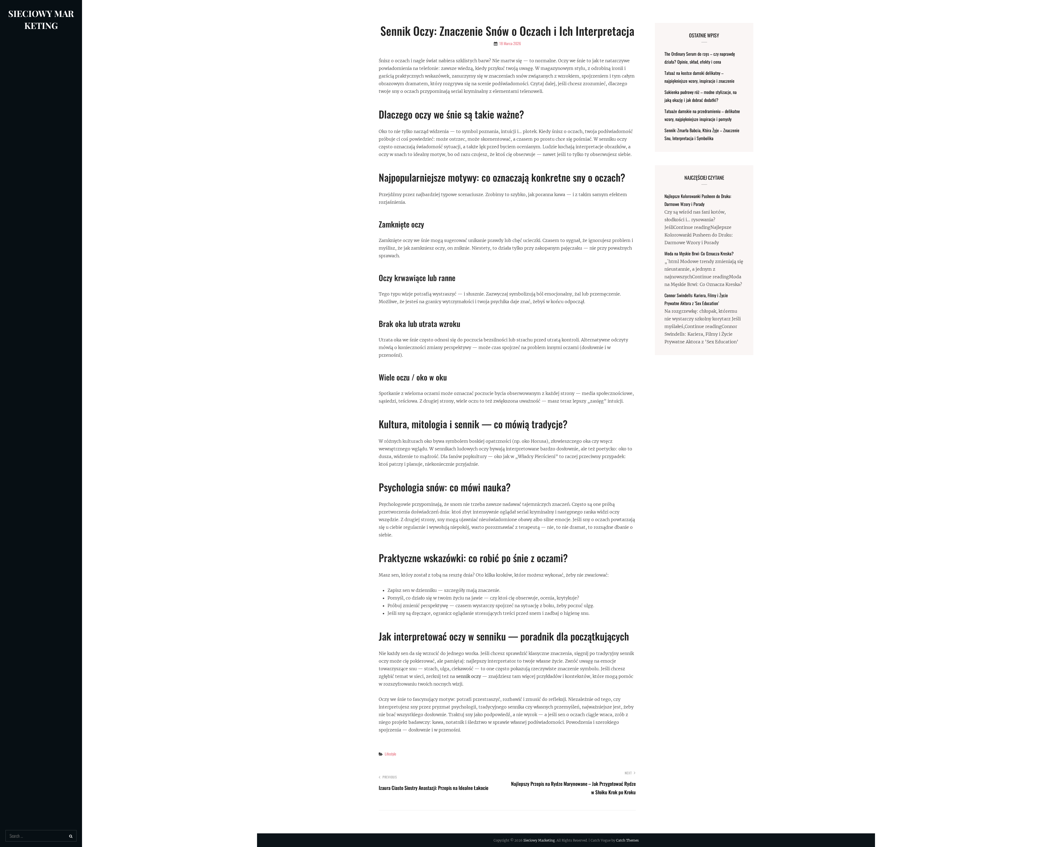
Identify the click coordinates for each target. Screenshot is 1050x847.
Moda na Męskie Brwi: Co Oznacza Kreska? (699, 253)
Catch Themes (627, 840)
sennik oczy (468, 676)
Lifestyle (390, 754)
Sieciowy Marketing (41, 19)
